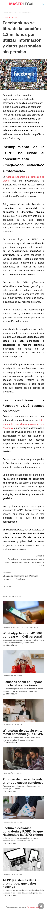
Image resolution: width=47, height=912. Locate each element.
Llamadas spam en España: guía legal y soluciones (23, 683)
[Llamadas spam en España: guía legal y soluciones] (23, 661)
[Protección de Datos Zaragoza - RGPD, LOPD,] (21, 3)
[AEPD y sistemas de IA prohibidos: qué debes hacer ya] (23, 859)
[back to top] (41, 906)
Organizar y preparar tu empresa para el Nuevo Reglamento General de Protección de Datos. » (24, 562)
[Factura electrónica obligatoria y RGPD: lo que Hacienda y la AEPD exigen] (23, 807)
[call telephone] (43, 4)
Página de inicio (9, 12)
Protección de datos (30, 627)
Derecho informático (12, 874)
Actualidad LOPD (26, 12)
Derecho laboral (11, 627)
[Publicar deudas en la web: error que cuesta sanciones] (23, 758)
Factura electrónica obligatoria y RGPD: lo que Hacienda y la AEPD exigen (23, 831)
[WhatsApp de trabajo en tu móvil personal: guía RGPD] (23, 710)
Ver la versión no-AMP (34, 907)
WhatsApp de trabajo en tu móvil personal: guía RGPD (23, 732)
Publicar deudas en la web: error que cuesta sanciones (23, 781)
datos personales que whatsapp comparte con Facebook (23, 424)
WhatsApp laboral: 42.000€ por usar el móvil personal (22, 634)
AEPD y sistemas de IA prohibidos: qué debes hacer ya (20, 883)
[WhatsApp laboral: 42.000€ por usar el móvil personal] (23, 612)
